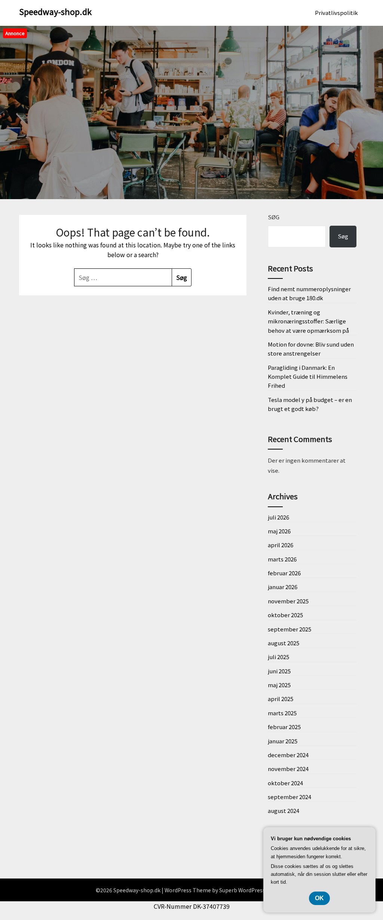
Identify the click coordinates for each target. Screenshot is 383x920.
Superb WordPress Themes (253, 890)
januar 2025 (282, 741)
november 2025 (288, 601)
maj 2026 (279, 531)
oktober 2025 (285, 615)
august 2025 (283, 643)
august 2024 (283, 810)
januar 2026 (282, 587)
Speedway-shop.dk (55, 11)
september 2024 (289, 797)
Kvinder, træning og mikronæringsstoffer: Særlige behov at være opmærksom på (308, 321)
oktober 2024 (285, 783)
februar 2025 (284, 727)
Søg (273, 217)
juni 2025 (279, 671)
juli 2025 (278, 657)
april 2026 (280, 545)
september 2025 (289, 629)
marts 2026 (282, 559)
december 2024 (288, 755)
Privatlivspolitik (336, 12)
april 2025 (280, 699)
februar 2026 (284, 573)
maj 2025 (279, 685)
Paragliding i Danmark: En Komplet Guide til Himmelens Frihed (307, 376)
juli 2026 (278, 517)
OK (319, 898)
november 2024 (288, 769)
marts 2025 (282, 713)
